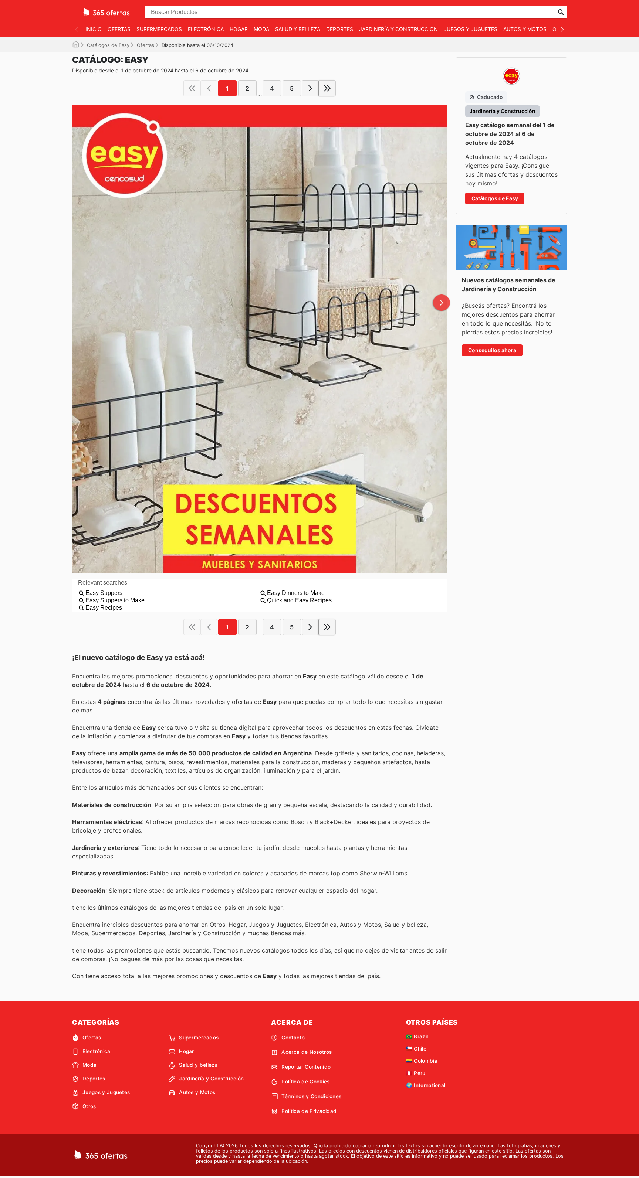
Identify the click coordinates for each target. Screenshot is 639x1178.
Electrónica (206, 29)
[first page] (191, 88)
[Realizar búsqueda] (561, 12)
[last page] (327, 88)
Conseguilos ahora (492, 350)
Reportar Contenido (306, 1067)
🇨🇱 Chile (416, 1049)
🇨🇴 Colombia (421, 1061)
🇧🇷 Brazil (417, 1036)
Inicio (93, 29)
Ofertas (119, 29)
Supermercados (159, 29)
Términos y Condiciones (311, 1096)
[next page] (310, 88)
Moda (261, 29)
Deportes (339, 29)
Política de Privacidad (309, 1111)
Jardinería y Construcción (398, 29)
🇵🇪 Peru (416, 1073)
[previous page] (208, 88)
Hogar (239, 29)
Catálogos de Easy (108, 45)
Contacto (293, 1038)
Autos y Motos (525, 29)
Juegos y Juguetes (470, 29)
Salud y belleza (297, 29)
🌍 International (426, 1085)
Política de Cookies (305, 1082)
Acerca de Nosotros (306, 1052)
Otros (89, 1106)
